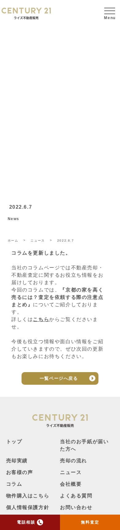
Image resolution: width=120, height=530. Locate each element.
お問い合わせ (76, 507)
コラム (14, 484)
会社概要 (71, 484)
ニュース (71, 472)
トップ (14, 441)
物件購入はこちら (28, 495)
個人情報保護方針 (28, 507)
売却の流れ (73, 460)
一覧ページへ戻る (59, 378)
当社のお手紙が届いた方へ (84, 445)
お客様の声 (19, 472)
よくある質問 (76, 495)
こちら (41, 319)
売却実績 (17, 460)
